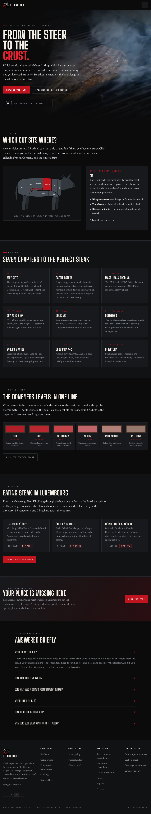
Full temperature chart (20, 457)
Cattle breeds (46, 760)
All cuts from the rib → (102, 220)
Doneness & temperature (46, 767)
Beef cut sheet (131, 760)
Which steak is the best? (26, 652)
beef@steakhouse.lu (12, 785)
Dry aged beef (46, 780)
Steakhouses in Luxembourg (51, 90)
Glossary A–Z (74, 765)
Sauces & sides (75, 760)
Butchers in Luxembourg (103, 765)
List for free (136, 599)
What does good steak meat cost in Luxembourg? (37, 723)
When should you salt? (25, 700)
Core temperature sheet (136, 754)
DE (5, 795)
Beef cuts (44, 754)
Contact (100, 778)
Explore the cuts (16, 90)
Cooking (44, 774)
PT (21, 795)
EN (16, 795)
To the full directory (19, 559)
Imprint (100, 784)
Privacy (100, 789)
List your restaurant (106, 773)
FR (11, 795)
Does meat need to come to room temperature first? (39, 689)
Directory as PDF (133, 771)
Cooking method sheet (135, 765)
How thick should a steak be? (28, 678)
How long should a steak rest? (29, 712)
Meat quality (74, 754)
